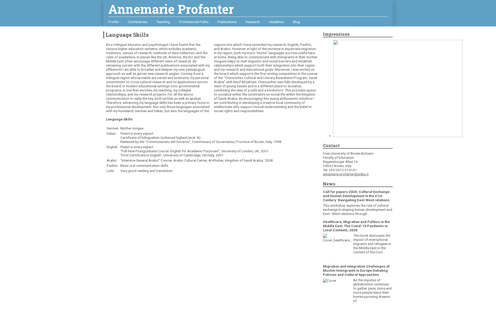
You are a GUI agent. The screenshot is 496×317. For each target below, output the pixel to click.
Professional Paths (193, 22)
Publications (227, 22)
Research (253, 22)
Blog (296, 22)
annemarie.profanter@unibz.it (346, 174)
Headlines (276, 22)
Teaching (163, 22)
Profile (113, 22)
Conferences (137, 22)
